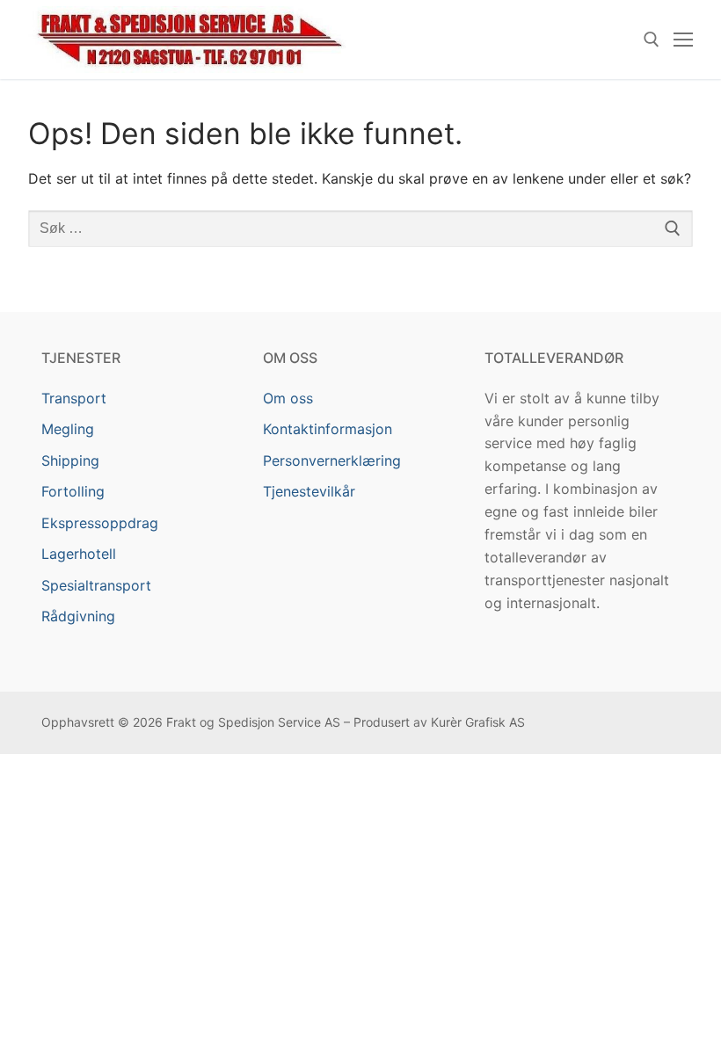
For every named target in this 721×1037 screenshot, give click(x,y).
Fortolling (73, 491)
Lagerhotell (78, 553)
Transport (73, 398)
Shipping (70, 460)
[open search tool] (651, 39)
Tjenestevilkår (309, 491)
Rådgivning (78, 616)
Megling (67, 429)
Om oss (288, 398)
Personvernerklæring (332, 460)
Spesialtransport (96, 585)
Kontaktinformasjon (327, 429)
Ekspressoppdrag (99, 523)
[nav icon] (683, 39)
